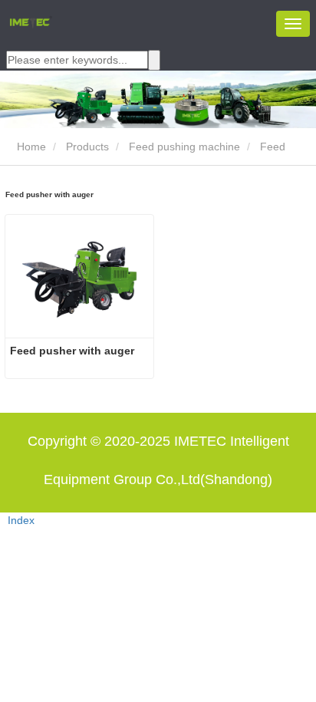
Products (87, 146)
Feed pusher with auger (72, 350)
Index (21, 520)
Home (30, 146)
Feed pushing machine (184, 146)
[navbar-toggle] (293, 24)
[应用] (154, 60)
